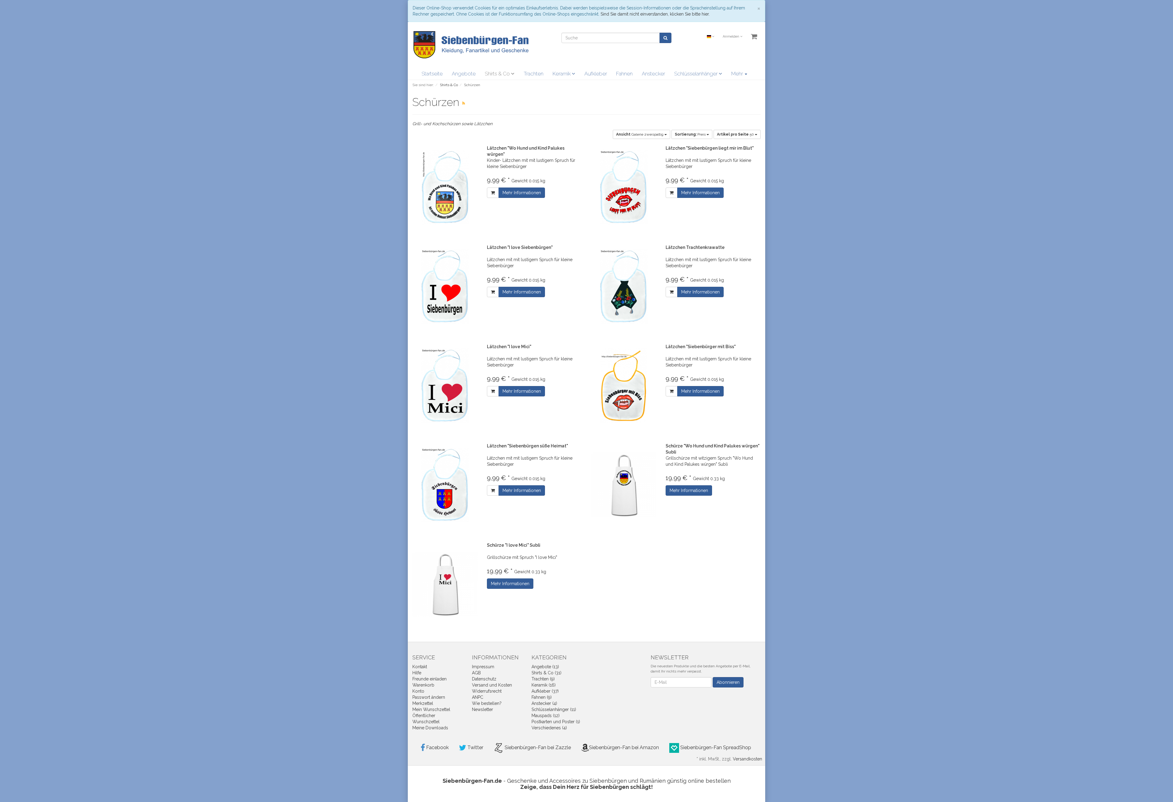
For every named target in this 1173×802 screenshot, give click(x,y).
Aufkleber (595, 74)
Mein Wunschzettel (431, 709)
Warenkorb (423, 685)
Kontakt (419, 666)
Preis (691, 134)
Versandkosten (747, 758)
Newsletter (482, 709)
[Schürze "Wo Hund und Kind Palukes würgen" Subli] (623, 485)
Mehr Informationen (521, 192)
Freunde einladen (429, 678)
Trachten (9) (543, 678)
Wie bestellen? (487, 703)
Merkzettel (422, 703)
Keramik (562, 74)
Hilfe (416, 672)
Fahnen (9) (542, 697)
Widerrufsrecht (487, 691)
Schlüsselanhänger (696, 74)
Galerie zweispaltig (640, 134)
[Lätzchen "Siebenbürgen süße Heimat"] (445, 485)
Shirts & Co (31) (546, 672)
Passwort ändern (428, 697)
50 (736, 134)
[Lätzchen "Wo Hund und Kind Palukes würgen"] (445, 187)
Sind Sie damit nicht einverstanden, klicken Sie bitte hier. (655, 14)
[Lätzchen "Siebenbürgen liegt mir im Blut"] (623, 187)
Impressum (483, 666)
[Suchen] (665, 38)
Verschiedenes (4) (549, 727)
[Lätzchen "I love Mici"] (445, 386)
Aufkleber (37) (545, 691)
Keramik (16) (544, 685)
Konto (418, 691)
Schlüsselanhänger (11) (554, 709)
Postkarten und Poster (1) (556, 721)
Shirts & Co (498, 74)
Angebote (464, 74)
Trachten (533, 74)
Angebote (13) (545, 666)
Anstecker (653, 74)
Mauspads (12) (546, 715)
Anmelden (731, 36)
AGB (476, 672)
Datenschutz (484, 678)
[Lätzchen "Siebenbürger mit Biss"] (623, 386)
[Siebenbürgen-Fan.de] (470, 44)
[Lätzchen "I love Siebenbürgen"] (445, 286)
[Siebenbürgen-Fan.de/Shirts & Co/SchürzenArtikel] (463, 103)
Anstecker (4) (544, 703)
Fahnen (624, 74)
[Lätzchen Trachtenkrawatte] (623, 286)
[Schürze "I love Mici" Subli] (445, 584)
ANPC (477, 697)
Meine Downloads (430, 727)
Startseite (432, 74)
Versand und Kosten (492, 685)
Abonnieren (728, 682)
